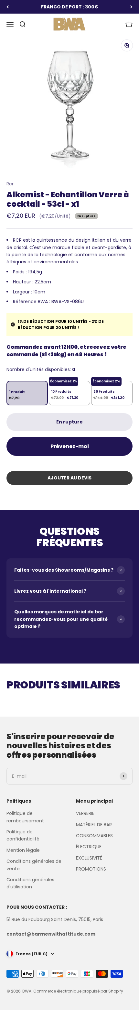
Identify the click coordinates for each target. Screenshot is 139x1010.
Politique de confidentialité (22, 835)
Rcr (10, 184)
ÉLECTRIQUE (89, 846)
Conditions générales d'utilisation (30, 883)
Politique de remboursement (25, 817)
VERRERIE (85, 813)
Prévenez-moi (69, 446)
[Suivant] (131, 6)
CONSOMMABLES (94, 835)
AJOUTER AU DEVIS (69, 478)
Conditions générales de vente (33, 865)
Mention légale (23, 850)
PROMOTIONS (91, 869)
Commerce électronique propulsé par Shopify (78, 991)
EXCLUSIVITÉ (89, 858)
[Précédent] (7, 6)
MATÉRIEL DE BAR (94, 824)
